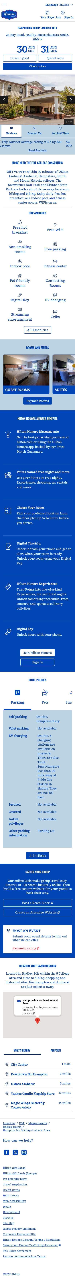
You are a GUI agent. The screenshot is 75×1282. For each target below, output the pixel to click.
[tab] (11, 131)
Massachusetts (37, 1123)
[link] (26, 948)
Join (58, 17)
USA (22, 1123)
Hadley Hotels (12, 1127)
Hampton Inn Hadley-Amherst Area (26, 1130)
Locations (9, 1123)
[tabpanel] (37, 146)
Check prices (47, 66)
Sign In (69, 17)
